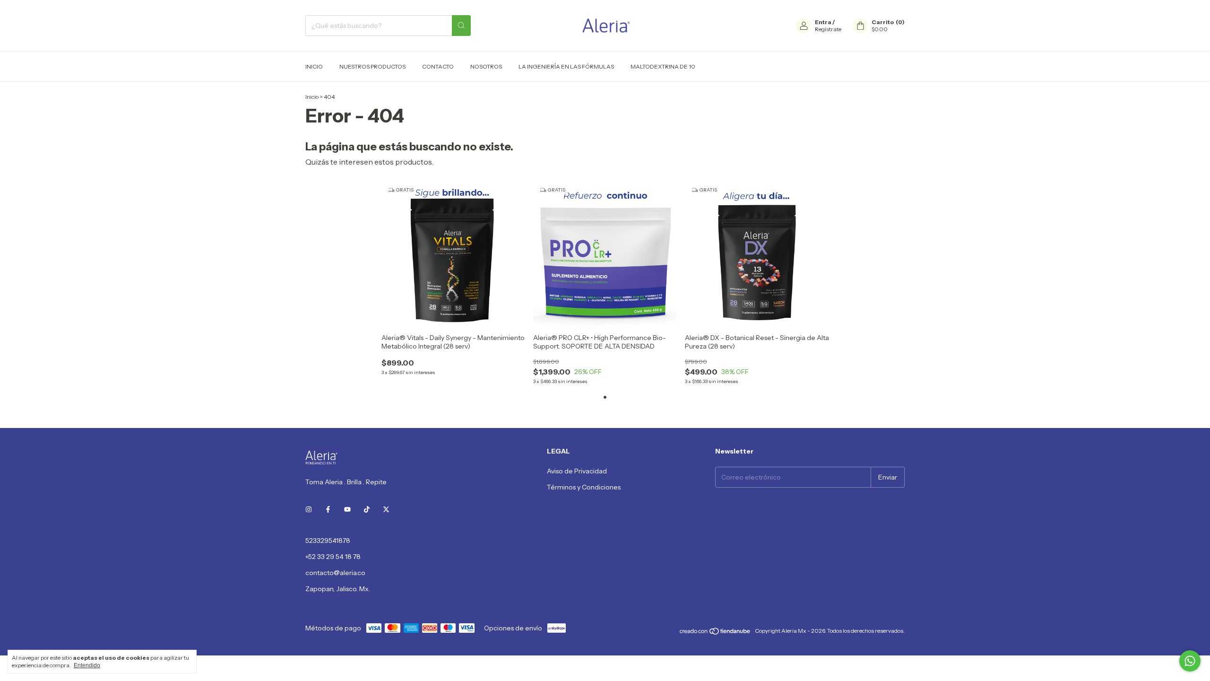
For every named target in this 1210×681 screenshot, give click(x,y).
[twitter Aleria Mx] (386, 509)
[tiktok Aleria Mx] (366, 509)
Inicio (314, 66)
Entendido (87, 665)
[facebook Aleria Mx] (328, 509)
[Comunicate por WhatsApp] (1190, 661)
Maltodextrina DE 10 (663, 66)
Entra (823, 22)
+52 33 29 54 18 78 (333, 556)
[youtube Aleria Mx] (347, 509)
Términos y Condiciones (584, 487)
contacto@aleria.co (335, 572)
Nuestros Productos (372, 66)
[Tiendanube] (715, 633)
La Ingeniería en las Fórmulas (566, 66)
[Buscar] (461, 25)
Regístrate (828, 29)
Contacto (438, 66)
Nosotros (486, 66)
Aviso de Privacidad (577, 471)
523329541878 (327, 540)
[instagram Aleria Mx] (308, 509)
